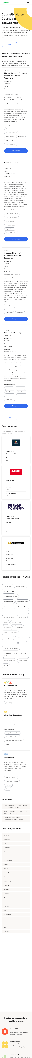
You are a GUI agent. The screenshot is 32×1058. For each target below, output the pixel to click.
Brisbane (6, 835)
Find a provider (16, 150)
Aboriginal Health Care (13, 715)
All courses (9, 702)
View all (10, 44)
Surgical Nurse (19, 627)
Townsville (6, 843)
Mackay (6, 864)
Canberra (6, 931)
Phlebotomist (21, 136)
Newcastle (7, 872)
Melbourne (7, 889)
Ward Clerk (8, 785)
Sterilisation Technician (11, 132)
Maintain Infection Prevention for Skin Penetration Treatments (15, 75)
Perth (5, 910)
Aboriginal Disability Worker (12, 736)
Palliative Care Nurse (22, 638)
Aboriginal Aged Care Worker (12, 733)
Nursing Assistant (8, 601)
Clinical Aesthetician (11, 144)
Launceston (7, 923)
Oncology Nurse (8, 638)
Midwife (6, 622)
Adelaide (6, 906)
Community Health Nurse (10, 632)
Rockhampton (8, 860)
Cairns (5, 852)
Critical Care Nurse (9, 612)
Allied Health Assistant (11, 777)
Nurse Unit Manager (10, 225)
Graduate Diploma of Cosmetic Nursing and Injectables (12, 255)
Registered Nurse (10, 229)
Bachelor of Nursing (12, 163)
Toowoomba (7, 856)
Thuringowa (7, 847)
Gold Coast (7, 839)
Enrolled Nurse (7, 586)
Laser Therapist (9, 140)
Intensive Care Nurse (9, 660)
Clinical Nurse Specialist (11, 217)
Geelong (6, 893)
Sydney (6, 868)
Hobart (6, 918)
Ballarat (6, 898)
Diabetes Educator (9, 607)
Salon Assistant (9, 399)
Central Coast (7, 877)
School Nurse (22, 617)
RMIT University (10, 483)
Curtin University (10, 554)
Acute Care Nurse (22, 607)
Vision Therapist (23, 660)
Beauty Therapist (10, 136)
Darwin (6, 927)
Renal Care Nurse (22, 612)
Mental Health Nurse (9, 591)
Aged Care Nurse (20, 586)
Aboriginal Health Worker (11, 232)
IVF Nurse (22, 643)
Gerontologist (7, 627)
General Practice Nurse (10, 643)
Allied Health (9, 758)
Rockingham (7, 914)
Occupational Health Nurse (11, 648)
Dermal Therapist (21, 308)
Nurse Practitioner (10, 221)
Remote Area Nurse (9, 617)
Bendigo (6, 902)
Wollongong (7, 881)
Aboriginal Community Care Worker (14, 740)
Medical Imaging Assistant (12, 781)
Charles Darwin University (12, 518)
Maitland (6, 885)
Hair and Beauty (10, 686)
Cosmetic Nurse (9, 128)
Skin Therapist (9, 312)
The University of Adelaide (13, 454)
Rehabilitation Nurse (22, 601)
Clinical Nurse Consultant (12, 213)
